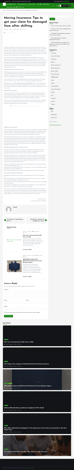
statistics (53, 101)
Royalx (7, 29)
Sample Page (54, 114)
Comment (6, 289)
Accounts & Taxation (55, 56)
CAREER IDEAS (45, 4)
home (52, 111)
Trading (53, 104)
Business (8, 4)
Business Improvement (11, 7)
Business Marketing (22, 4)
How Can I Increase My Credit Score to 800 (60, 25)
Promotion (53, 98)
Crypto (52, 80)
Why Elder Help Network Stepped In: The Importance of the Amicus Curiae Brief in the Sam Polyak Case (59, 44)
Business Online (31, 4)
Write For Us (21, 7)
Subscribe (65, 5)
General (14, 4)
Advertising (53, 59)
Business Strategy (55, 74)
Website (6, 306)
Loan (52, 95)
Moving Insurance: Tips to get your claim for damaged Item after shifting (22, 10)
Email (27, 300)
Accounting (53, 53)
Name (5, 300)
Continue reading (27, 249)
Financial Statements (55, 89)
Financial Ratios (54, 86)
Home (4, 10)
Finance (38, 4)
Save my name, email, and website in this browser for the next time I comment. (23, 312)
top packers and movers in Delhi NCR (39, 200)
